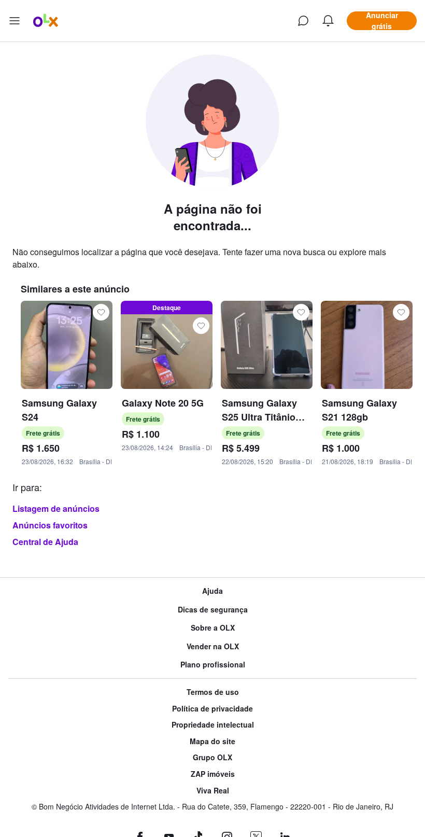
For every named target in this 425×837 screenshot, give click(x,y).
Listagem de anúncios (56, 508)
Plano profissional (212, 664)
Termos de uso (213, 692)
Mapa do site (212, 741)
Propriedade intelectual (213, 725)
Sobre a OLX (213, 628)
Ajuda (212, 591)
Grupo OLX (212, 757)
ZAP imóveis (213, 774)
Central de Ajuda (45, 542)
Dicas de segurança (213, 610)
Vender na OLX (213, 646)
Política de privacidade (212, 709)
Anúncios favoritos (50, 525)
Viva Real (212, 791)
